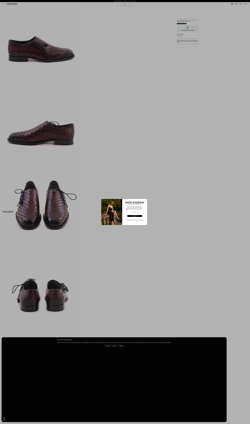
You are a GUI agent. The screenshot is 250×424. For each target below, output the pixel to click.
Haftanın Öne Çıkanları (4, 418)
